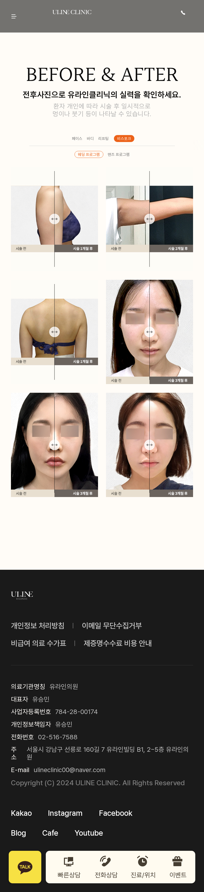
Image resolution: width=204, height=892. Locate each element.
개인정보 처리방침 (37, 625)
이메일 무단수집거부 (112, 625)
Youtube (89, 832)
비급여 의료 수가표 (38, 643)
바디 (90, 138)
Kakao (21, 813)
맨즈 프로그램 (119, 154)
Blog (18, 832)
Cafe (50, 832)
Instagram (65, 813)
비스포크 (124, 138)
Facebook (115, 813)
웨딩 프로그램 (89, 154)
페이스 (77, 138)
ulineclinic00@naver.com (69, 770)
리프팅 (103, 138)
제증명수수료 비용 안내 (118, 643)
